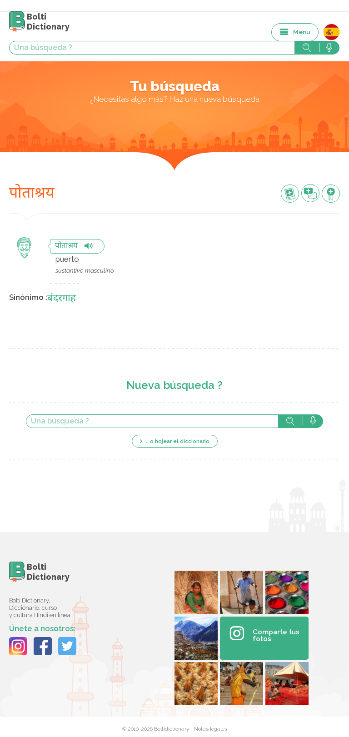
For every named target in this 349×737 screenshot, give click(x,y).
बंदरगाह (61, 298)
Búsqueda (290, 421)
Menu (301, 31)
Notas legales (210, 729)
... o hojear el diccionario (177, 441)
